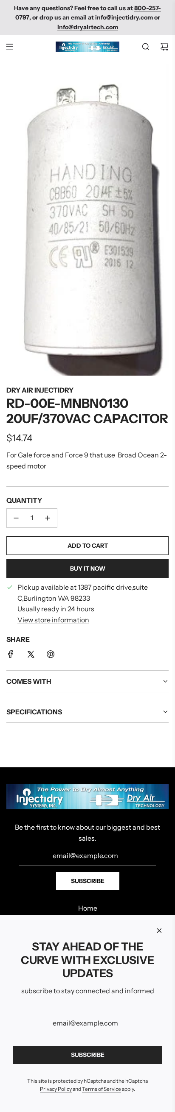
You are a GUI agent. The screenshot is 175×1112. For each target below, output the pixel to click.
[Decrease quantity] (16, 518)
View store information (53, 620)
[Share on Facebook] (10, 656)
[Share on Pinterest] (50, 656)
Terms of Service (101, 1089)
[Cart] (164, 46)
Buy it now (87, 568)
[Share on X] (30, 656)
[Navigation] (9, 46)
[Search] (145, 46)
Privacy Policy (56, 1089)
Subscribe (87, 881)
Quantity (24, 500)
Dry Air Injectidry (39, 390)
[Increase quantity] (47, 518)
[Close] (159, 930)
